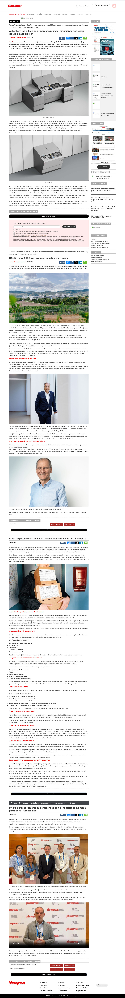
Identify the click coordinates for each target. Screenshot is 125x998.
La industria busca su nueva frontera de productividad (53, 803)
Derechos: (60, 239)
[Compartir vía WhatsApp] (85, 38)
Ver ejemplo (42, 223)
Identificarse (43, 983)
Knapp (11, 330)
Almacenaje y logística (17, 14)
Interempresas (51, 890)
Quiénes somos (62, 990)
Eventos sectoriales (96, 261)
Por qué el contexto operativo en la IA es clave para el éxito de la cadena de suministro (103, 208)
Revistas (88, 14)
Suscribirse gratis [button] (102, 5)
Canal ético (61, 985)
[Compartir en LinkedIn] (80, 38)
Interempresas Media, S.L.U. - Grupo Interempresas (65, 996)
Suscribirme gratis (69, 226)
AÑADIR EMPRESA (102, 985)
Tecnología (56, 14)
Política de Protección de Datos (39, 235)
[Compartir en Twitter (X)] (76, 38)
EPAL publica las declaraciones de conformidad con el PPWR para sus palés (102, 199)
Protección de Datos (82, 985)
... (101, 68)
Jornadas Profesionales (97, 256)
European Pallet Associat (107, 96)
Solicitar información (56, 524)
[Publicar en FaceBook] (72, 38)
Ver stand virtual (69, 524)
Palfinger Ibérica (107, 87)
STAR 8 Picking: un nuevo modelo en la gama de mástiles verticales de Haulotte (103, 190)
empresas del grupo (41, 239)
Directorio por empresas (99, 248)
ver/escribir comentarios (48, 530)
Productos (47, 14)
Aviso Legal (27, 235)
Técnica (64, 14)
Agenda (72, 14)
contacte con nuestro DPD (48, 240)
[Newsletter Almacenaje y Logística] (103, 143)
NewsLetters (43, 988)
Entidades (80, 14)
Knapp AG (104, 77)
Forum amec (14, 820)
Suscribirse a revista (46, 990)
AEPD (27, 241)
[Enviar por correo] (68, 38)
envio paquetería (53, 682)
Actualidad (30, 14)
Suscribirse (103, 167)
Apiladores (105, 115)
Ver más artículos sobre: (20, 803)
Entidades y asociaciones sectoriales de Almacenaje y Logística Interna (100, 243)
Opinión (39, 14)
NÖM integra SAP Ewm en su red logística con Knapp (101, 217)
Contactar (61, 983)
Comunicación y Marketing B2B (100, 259)
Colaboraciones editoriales (81, 991)
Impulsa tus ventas (96, 258)
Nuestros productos (64, 988)
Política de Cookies (82, 988)
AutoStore (12, 42)
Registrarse (43, 985)
